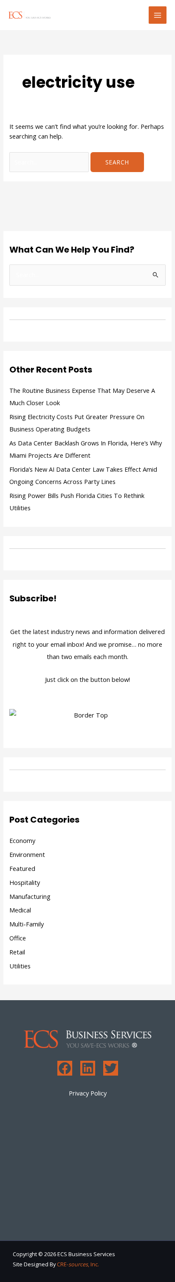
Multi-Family (26, 924)
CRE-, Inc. (78, 1264)
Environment (27, 854)
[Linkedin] (87, 1068)
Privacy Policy (88, 1093)
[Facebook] (64, 1068)
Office (17, 938)
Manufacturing (30, 896)
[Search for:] (49, 162)
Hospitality (24, 882)
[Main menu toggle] (158, 15)
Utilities (20, 966)
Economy (22, 840)
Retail (17, 952)
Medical (20, 910)
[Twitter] (110, 1068)
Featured (22, 868)
